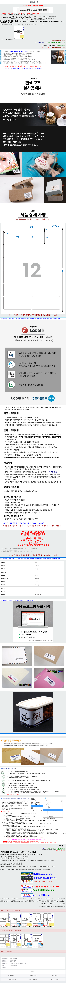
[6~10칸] (19, 16)
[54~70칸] (37, 16)
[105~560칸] (48, 16)
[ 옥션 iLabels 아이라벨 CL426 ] (48, 45)
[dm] (30, 19)
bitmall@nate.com (13, 965)
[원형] (22, 19)
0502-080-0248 (13, 967)
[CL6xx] (30, 18)
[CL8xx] (34, 18)
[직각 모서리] (34, 19)
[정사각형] (26, 19)
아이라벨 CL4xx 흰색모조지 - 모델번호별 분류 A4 (12, 17)
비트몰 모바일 (33, 2)
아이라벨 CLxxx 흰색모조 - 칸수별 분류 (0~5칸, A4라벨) (14, 14)
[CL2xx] (18, 18)
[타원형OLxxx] (51, 18)
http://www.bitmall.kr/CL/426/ (59, 905)
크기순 (11, 16)
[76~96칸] (42, 16)
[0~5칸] (15, 16)
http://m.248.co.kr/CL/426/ (60, 906)
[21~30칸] (28, 16)
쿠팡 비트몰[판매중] (9, 39)
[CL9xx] (38, 18)
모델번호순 (13, 18)
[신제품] (40, 19)
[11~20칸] (23, 16)
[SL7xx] (46, 18)
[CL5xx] (26, 18)
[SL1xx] (42, 18)
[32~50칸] (33, 16)
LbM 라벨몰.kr (30, 14)
